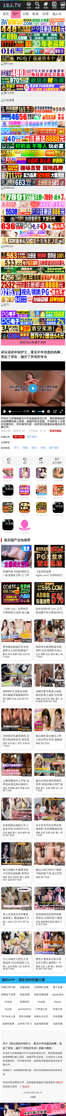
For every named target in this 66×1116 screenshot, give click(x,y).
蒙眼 (9, 699)
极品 (52, 921)
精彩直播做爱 (41, 994)
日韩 (26, 14)
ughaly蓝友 (58, 994)
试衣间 (16, 877)
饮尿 (53, 832)
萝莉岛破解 (25, 1016)
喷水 (5, 879)
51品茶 (8, 1009)
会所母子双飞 (25, 1023)
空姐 (38, 921)
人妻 (48, 966)
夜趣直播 (25, 987)
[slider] (15, 411)
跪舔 (40, 701)
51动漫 (41, 1001)
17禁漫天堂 (41, 1009)
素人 (58, 654)
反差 (43, 699)
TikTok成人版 (8, 1016)
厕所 (25, 832)
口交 (15, 921)
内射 (43, 447)
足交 (38, 654)
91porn (57, 1001)
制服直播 (25, 994)
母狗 (53, 654)
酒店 (17, 788)
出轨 (43, 966)
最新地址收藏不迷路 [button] (33, 342)
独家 (38, 743)
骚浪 (57, 921)
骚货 (53, 699)
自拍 (25, 654)
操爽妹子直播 (8, 994)
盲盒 (14, 699)
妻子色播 (58, 987)
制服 (25, 447)
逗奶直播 (58, 1023)
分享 (41, 462)
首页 (6, 14)
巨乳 (10, 654)
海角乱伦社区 (41, 1016)
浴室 (5, 743)
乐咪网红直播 (41, 987)
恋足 (48, 654)
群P (4, 699)
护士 (16, 447)
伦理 (45, 14)
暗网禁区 (25, 1001)
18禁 (33, 1097)
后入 (58, 788)
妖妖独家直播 (41, 1023)
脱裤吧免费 (8, 1023)
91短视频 (58, 1016)
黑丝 (10, 877)
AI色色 (8, 1001)
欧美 (35, 14)
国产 (16, 14)
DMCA (59, 1082)
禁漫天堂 (58, 1009)
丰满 (25, 743)
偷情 (38, 966)
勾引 (20, 921)
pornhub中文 (24, 1009)
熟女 (34, 447)
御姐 (10, 832)
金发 (10, 879)
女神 (48, 788)
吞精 (48, 832)
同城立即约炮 (8, 987)
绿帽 (38, 699)
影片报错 (57, 462)
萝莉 (5, 654)
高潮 (27, 877)
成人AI (56, 14)
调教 (43, 654)
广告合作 (25, 1086)
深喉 (53, 788)
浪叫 (40, 969)
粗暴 (15, 654)
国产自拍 (18, 436)
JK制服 (11, 788)
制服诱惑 (45, 921)
